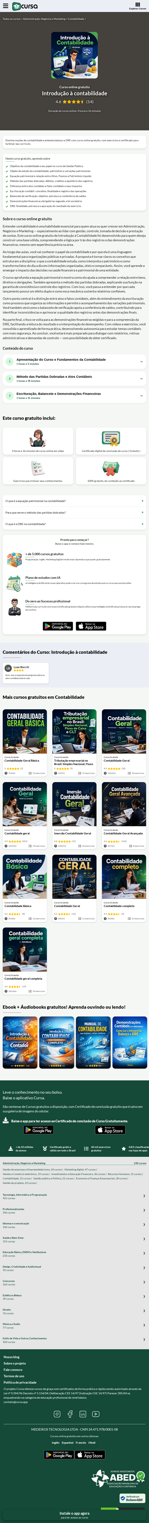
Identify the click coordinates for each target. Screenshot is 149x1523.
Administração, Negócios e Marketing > (45, 18)
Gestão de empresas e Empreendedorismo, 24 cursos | (33, 1169)
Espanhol (67, 1442)
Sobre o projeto (15, 1363)
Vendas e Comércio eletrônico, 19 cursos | (26, 1174)
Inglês (55, 1442)
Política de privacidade (20, 1382)
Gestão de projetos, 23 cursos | (20, 1182)
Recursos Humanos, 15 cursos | (125, 1174)
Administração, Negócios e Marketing (74, 1163)
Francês (81, 1442)
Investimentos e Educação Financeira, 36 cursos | (78, 1174)
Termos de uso (14, 1376)
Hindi (91, 1442)
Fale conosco (13, 1370)
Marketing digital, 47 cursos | (81, 1169)
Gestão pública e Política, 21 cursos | (53, 1178)
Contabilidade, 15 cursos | (17, 1178)
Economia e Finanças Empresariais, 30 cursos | (102, 1178)
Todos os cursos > (13, 18)
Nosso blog (11, 1357)
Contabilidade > (77, 18)
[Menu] (5, 6)
